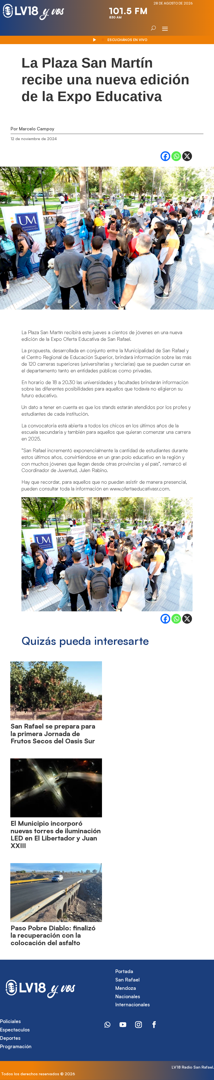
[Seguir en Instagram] (138, 1024)
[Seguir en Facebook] (154, 1024)
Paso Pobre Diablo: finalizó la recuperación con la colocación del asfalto (53, 935)
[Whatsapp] (176, 156)
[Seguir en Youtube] (123, 1024)
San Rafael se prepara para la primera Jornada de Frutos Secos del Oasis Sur (53, 733)
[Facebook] (165, 156)
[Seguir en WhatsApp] (107, 1024)
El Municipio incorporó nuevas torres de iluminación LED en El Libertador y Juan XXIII (56, 834)
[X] (187, 156)
